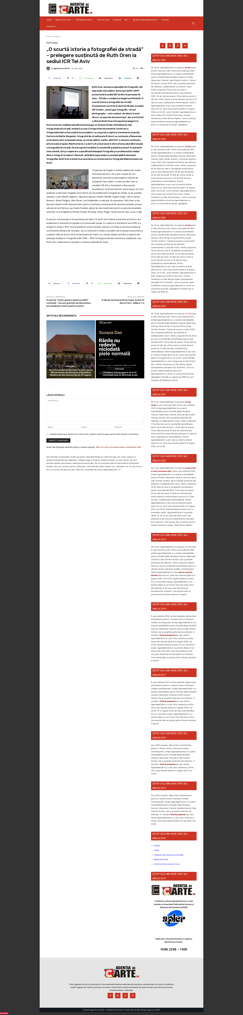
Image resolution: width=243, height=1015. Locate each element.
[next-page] (52, 383)
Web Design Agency (145, 1010)
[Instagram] (170, 45)
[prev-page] (48, 383)
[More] (138, 78)
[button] (193, 23)
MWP (158, 1010)
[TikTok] (177, 45)
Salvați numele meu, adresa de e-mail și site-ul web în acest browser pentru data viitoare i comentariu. (94, 434)
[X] (185, 45)
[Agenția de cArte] (48, 68)
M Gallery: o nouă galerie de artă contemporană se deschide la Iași (120, 373)
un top (188, 67)
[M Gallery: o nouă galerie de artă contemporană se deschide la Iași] (120, 349)
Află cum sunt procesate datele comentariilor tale (118, 447)
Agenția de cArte (61, 68)
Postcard (56, 36)
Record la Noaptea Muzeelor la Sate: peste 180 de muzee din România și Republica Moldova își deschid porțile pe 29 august (71, 372)
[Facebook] (162, 45)
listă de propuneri (167, 635)
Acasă (48, 36)
